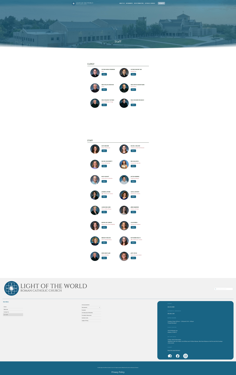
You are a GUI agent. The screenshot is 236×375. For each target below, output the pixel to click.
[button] (122, 3)
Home (5, 306)
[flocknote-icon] (170, 356)
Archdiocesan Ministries (87, 312)
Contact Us (6, 312)
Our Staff (6, 314)
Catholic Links (85, 317)
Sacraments (84, 307)
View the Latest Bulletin (174, 350)
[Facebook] (177, 356)
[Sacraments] (99, 307)
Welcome (6, 309)
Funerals (84, 310)
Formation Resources (86, 315)
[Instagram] (185, 356)
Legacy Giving (85, 320)
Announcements (85, 304)
